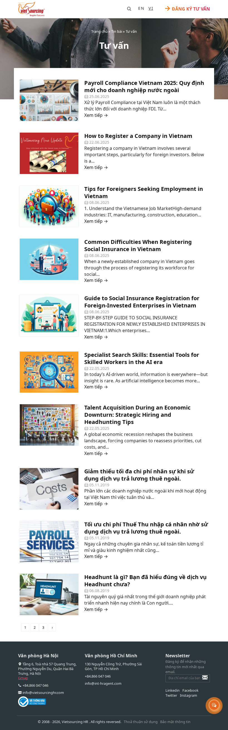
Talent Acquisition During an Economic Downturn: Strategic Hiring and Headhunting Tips (137, 415)
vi (150, 8)
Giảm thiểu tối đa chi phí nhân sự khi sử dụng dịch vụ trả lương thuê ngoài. (139, 475)
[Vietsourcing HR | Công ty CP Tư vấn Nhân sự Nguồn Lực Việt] (31, 9)
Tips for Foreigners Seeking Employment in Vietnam (143, 192)
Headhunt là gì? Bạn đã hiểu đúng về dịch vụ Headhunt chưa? (145, 580)
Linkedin (172, 690)
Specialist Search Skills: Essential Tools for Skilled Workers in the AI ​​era (141, 358)
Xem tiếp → (96, 115)
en (141, 8)
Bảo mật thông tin (175, 721)
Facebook (190, 690)
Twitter (171, 695)
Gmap (23, 677)
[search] (129, 9)
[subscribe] (201, 680)
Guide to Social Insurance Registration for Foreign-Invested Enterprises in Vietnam (141, 301)
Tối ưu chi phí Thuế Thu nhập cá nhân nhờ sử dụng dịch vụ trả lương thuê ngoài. (146, 528)
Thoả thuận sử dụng (141, 721)
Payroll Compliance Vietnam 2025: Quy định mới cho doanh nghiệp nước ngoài (144, 86)
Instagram (188, 695)
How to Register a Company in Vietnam (138, 136)
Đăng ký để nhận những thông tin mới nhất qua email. (185, 666)
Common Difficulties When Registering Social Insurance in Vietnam (138, 245)
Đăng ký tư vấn (187, 8)
